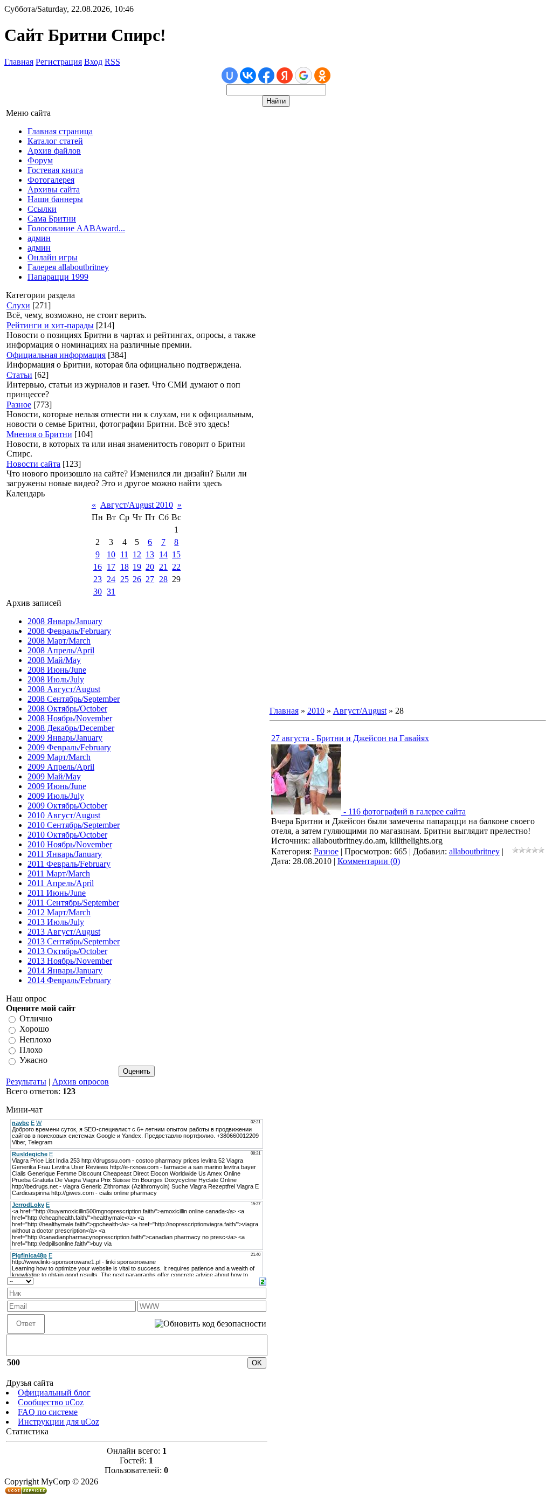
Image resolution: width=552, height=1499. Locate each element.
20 (150, 566)
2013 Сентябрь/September (73, 941)
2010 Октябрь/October (67, 834)
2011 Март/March (58, 873)
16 (97, 566)
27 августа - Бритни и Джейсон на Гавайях (350, 738)
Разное (18, 404)
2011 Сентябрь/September (73, 902)
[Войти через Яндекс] (285, 75)
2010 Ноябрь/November (69, 844)
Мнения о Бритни (39, 434)
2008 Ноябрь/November (69, 718)
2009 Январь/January (64, 737)
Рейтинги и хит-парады (50, 325)
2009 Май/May (54, 776)
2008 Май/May (54, 660)
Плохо (31, 1049)
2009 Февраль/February (69, 747)
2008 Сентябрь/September (73, 698)
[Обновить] (262, 1280)
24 (111, 579)
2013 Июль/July (55, 922)
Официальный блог (54, 1392)
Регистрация (59, 61)
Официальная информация (56, 355)
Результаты (26, 1081)
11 (124, 554)
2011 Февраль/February (69, 863)
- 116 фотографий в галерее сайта (403, 811)
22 (176, 566)
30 (97, 591)
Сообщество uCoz (51, 1402)
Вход (93, 61)
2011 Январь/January (64, 854)
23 (97, 579)
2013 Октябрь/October (67, 951)
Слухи (18, 305)
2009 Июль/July (55, 795)
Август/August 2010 (136, 504)
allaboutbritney (474, 851)
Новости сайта (33, 463)
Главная (18, 61)
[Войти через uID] (230, 75)
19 (137, 566)
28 (163, 579)
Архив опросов (80, 1081)
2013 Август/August (63, 931)
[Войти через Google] (303, 75)
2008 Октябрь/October (67, 708)
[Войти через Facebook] (266, 75)
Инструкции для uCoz (58, 1421)
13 (150, 554)
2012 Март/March (59, 912)
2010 (316, 710)
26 (137, 579)
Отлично (35, 1018)
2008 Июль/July (55, 679)
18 (124, 566)
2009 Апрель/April (60, 766)
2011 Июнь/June (56, 892)
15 (176, 554)
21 (163, 566)
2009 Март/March (59, 757)
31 (111, 591)
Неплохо (35, 1039)
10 (111, 554)
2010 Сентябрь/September (73, 825)
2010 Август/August (63, 815)
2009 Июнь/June (56, 786)
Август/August (360, 710)
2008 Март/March (59, 640)
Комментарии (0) (368, 861)
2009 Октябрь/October (67, 805)
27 (150, 579)
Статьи (19, 374)
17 (111, 566)
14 (163, 554)
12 (137, 554)
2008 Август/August (63, 689)
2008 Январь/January (64, 621)
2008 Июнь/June (56, 669)
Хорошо (34, 1029)
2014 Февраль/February (69, 980)
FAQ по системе (48, 1412)
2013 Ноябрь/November (69, 960)
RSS (112, 61)
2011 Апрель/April (60, 883)
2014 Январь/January (64, 970)
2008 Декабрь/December (70, 728)
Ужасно (33, 1060)
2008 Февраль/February (69, 630)
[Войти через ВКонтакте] (248, 75)
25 (124, 579)
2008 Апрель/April (60, 650)
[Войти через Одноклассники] (322, 75)
